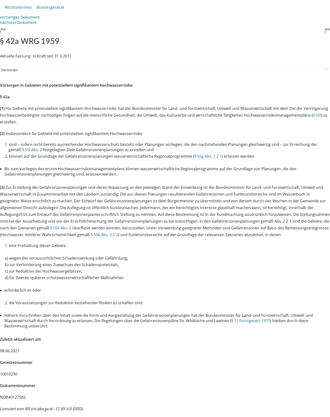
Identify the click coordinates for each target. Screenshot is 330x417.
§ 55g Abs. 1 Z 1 (208, 156)
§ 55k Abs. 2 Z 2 (104, 234)
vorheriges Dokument (20, 17)
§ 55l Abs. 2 (32, 149)
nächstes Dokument (18, 22)
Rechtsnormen (18, 7)
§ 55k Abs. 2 (60, 228)
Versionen (9, 69)
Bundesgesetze (50, 7)
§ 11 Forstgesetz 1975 (250, 320)
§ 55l (317, 115)
